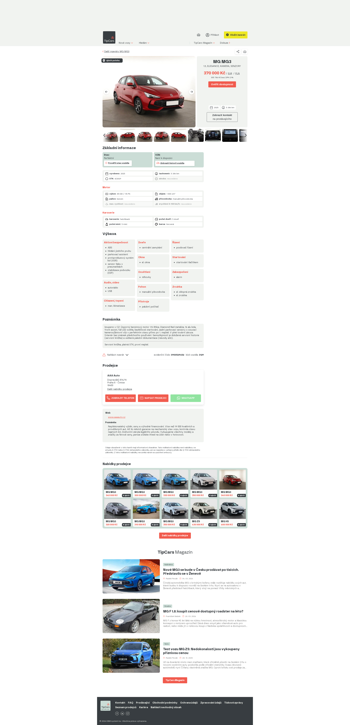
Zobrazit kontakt (222, 117)
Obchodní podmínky (164, 702)
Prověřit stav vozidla (118, 163)
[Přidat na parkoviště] (244, 51)
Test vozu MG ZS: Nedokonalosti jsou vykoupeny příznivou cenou (201, 651)
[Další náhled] (245, 135)
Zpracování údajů (210, 702)
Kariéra (143, 707)
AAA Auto (113, 375)
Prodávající (143, 702)
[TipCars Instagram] (127, 714)
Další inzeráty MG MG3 (116, 51)
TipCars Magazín (175, 680)
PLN (237, 73)
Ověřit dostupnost (222, 84)
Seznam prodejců (125, 707)
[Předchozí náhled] (104, 135)
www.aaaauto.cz (116, 417)
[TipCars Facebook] (117, 714)
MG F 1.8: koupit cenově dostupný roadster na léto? (203, 611)
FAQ (130, 702)
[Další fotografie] (191, 91)
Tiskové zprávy (233, 702)
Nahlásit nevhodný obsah (166, 707)
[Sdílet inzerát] (238, 51)
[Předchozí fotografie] (106, 91)
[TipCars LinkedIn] (122, 714)
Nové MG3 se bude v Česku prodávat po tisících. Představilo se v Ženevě (201, 572)
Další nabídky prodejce (119, 389)
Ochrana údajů (189, 702)
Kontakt (120, 702)
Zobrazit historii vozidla (172, 163)
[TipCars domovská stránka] (110, 37)
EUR (230, 73)
